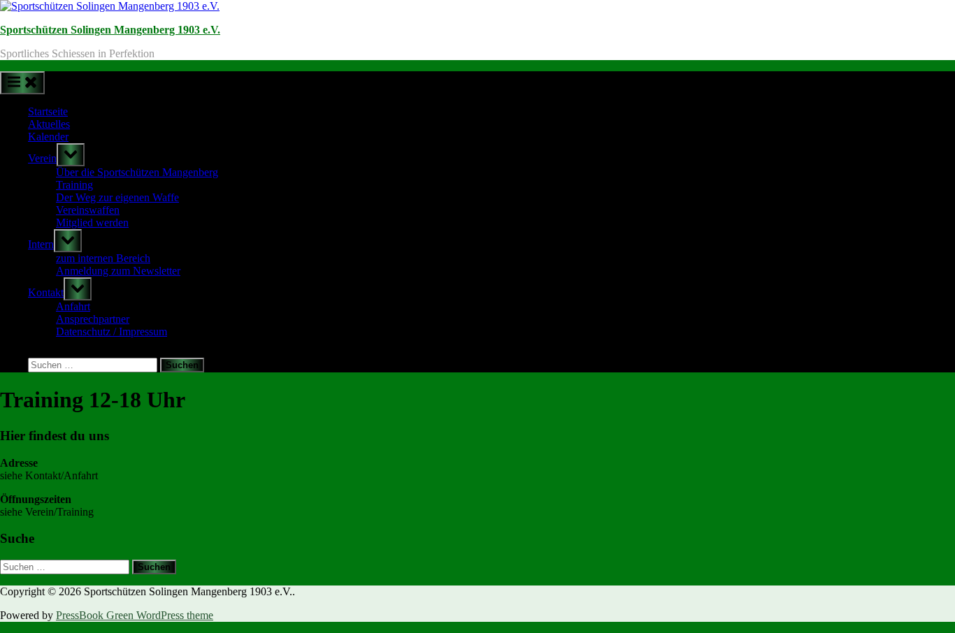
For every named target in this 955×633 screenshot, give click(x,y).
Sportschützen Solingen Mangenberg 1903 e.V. (110, 30)
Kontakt (46, 292)
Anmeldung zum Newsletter (118, 271)
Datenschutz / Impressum (111, 331)
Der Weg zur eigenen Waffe (117, 197)
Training (74, 185)
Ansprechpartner (92, 319)
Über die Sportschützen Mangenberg (137, 172)
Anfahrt (73, 306)
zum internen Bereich (103, 258)
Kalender (48, 137)
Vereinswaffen (88, 210)
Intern (41, 244)
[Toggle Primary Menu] (22, 82)
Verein (42, 158)
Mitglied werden (92, 222)
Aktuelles (49, 124)
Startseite (48, 111)
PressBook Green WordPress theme (134, 615)
